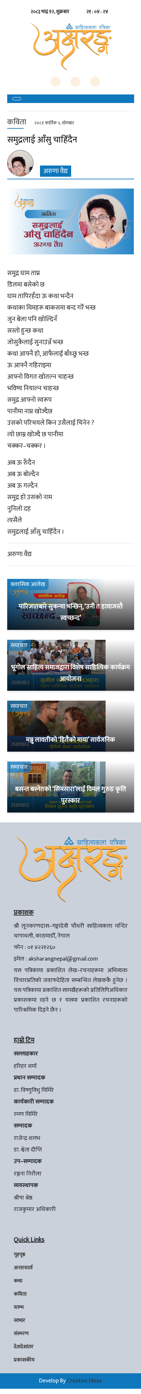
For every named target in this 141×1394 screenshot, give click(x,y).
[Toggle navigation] (16, 98)
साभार (19, 1320)
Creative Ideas (84, 1381)
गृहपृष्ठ (19, 1254)
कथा (18, 1281)
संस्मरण (21, 1333)
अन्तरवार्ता (23, 1267)
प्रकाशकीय (24, 1359)
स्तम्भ (19, 1307)
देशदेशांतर (23, 1346)
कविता (20, 1294)
